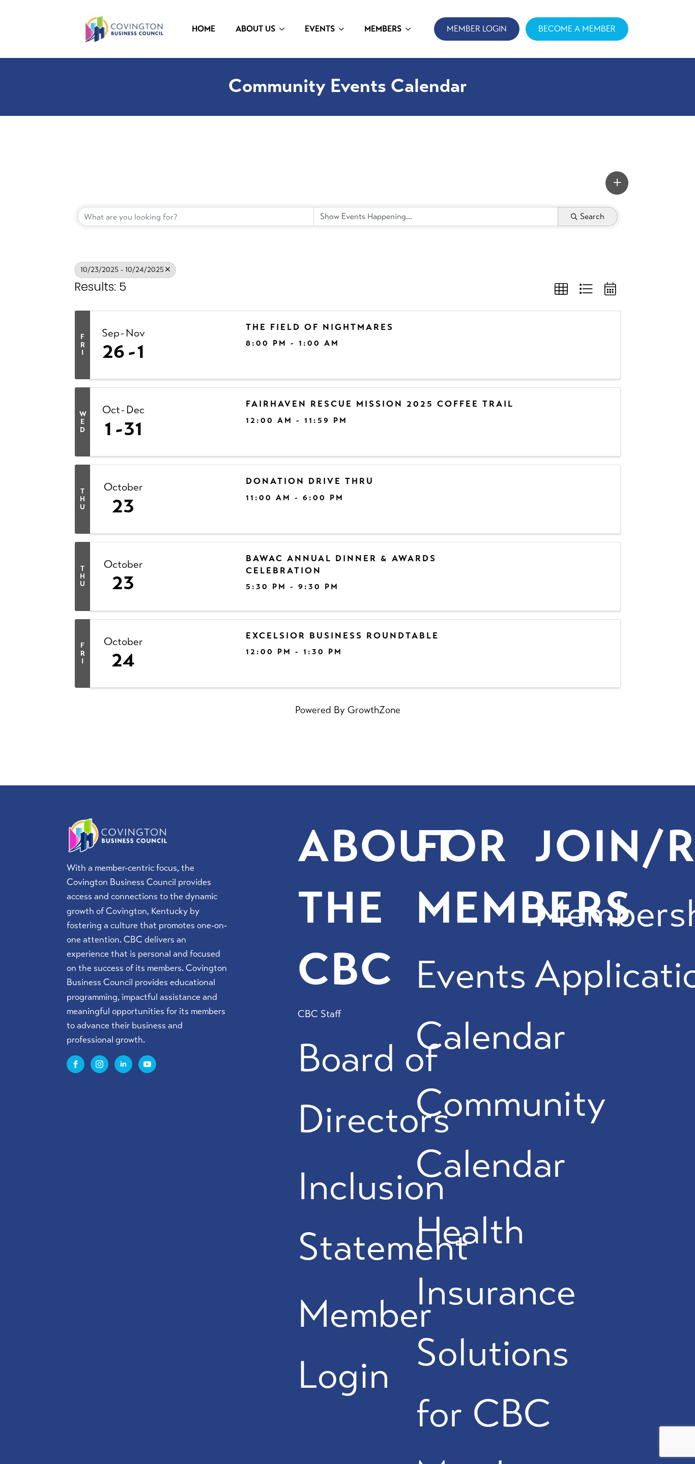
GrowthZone (373, 710)
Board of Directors (374, 1089)
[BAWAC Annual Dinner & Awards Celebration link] (196, 576)
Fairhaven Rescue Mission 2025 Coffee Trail (380, 404)
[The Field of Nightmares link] (196, 345)
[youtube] (147, 1064)
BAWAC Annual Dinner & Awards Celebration (341, 564)
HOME (203, 29)
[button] (616, 183)
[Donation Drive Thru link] (196, 499)
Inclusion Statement (383, 1217)
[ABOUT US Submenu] (285, 29)
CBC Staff (319, 1014)
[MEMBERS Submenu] (411, 29)
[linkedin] (123, 1064)
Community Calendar (511, 1133)
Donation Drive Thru (310, 481)
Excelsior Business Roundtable (342, 635)
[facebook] (75, 1064)
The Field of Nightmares (320, 327)
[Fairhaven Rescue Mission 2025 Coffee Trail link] (196, 422)
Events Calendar (491, 1005)
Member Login (365, 1344)
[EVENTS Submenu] (344, 29)
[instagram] (99, 1064)
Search (592, 216)
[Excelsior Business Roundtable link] (196, 654)
